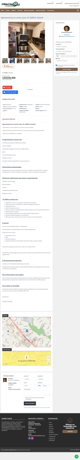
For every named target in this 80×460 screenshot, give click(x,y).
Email (26, 382)
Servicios (19, 10)
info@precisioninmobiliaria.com (16, 389)
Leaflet (39, 346)
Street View (9, 66)
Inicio (2, 10)
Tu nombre (58, 44)
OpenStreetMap (48, 346)
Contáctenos (50, 10)
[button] (49, 23)
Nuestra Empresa (40, 10)
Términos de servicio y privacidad (43, 407)
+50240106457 (59, 3)
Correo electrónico (60, 49)
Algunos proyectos (29, 10)
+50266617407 (50, 3)
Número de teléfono (61, 53)
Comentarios (27, 389)
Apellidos (40, 376)
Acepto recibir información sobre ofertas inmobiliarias (34, 398)
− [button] (4, 321)
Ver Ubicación (22, 361)
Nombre (26, 376)
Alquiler (13, 10)
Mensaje (58, 58)
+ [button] (4, 319)
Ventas (7, 10)
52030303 (10, 384)
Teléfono (40, 382)
